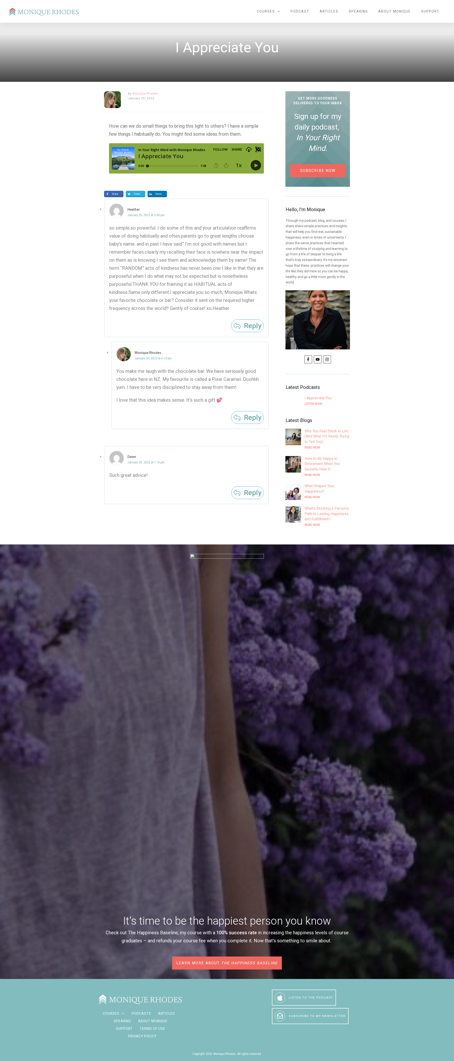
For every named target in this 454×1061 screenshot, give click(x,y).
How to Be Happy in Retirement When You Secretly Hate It (317, 467)
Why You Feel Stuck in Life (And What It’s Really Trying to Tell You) (317, 439)
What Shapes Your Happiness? (317, 491)
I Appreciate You (317, 404)
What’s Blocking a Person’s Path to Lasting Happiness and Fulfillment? (317, 516)
